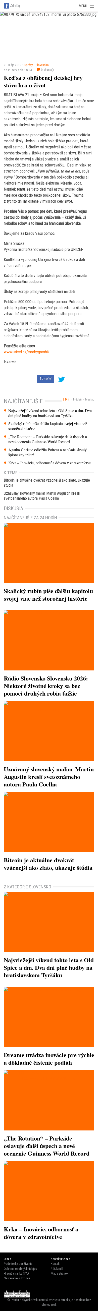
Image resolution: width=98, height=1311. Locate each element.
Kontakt (55, 1264)
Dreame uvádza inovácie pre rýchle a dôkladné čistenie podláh (49, 1058)
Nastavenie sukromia (17, 1278)
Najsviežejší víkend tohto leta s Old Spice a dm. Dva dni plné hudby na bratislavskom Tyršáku (50, 413)
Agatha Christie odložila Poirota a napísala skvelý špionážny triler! (47, 452)
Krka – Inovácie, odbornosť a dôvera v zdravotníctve (49, 462)
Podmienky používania (18, 1264)
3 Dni (66, 399)
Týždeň (77, 399)
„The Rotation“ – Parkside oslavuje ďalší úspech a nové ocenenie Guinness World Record (47, 439)
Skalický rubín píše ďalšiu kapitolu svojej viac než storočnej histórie (47, 426)
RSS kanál (57, 1269)
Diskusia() (47, 70)
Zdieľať (46, 379)
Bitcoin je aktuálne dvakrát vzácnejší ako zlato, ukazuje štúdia (47, 483)
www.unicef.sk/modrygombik (27, 352)
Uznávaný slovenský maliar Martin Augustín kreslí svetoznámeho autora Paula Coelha (42, 496)
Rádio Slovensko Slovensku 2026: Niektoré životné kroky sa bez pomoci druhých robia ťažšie (46, 686)
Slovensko (42, 65)
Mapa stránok (59, 1273)
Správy (28, 65)
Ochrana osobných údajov (20, 1269)
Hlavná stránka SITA (16, 1273)
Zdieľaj (15, 6)
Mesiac (89, 399)
